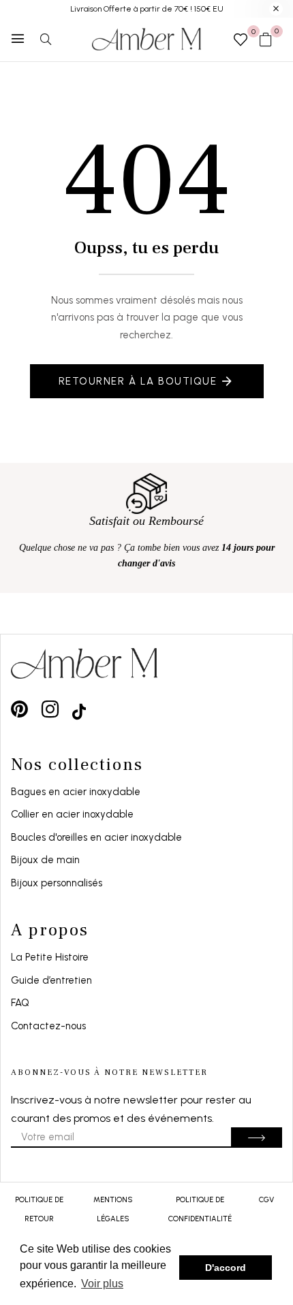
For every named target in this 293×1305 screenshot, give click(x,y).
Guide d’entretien (51, 980)
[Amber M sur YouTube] (79, 709)
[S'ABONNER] (256, 1137)
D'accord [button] (225, 1267)
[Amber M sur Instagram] (50, 709)
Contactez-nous (48, 1026)
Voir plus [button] (102, 1283)
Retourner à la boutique (138, 381)
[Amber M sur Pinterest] (19, 709)
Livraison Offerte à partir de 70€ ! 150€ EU (146, 9)
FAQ (20, 1003)
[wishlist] (240, 41)
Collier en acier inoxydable (72, 814)
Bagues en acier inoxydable (75, 792)
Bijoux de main (45, 860)
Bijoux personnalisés (56, 883)
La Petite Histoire (50, 957)
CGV (266, 1199)
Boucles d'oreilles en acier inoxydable (96, 837)
